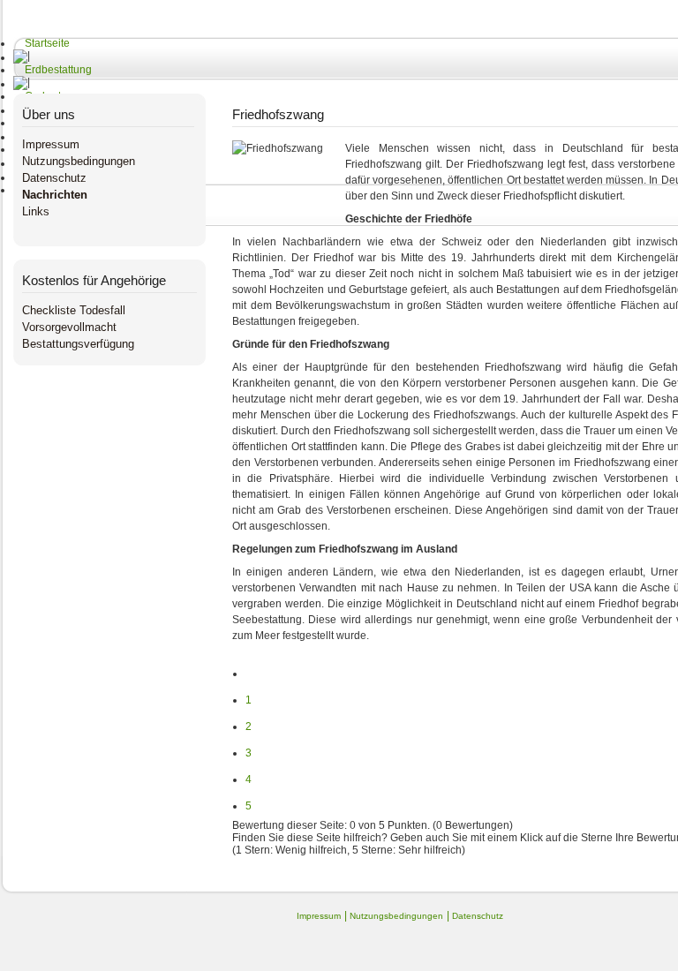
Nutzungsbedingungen (78, 161)
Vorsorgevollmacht (69, 327)
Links (35, 211)
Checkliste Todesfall (73, 310)
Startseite (47, 43)
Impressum (50, 144)
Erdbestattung (58, 70)
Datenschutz (54, 177)
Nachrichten (54, 194)
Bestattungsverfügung (78, 343)
